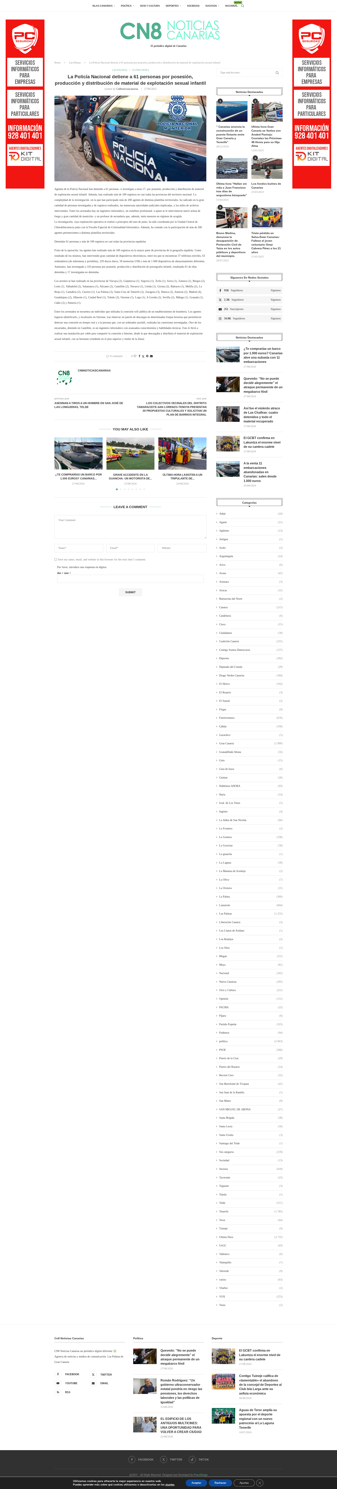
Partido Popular (251, 1024)
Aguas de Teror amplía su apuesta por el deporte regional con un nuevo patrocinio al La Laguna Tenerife (258, 1418)
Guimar (251, 777)
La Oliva (251, 879)
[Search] (243, 6)
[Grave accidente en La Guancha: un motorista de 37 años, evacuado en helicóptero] (130, 453)
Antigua (251, 539)
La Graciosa (251, 845)
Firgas (251, 709)
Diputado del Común (251, 666)
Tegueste (251, 1185)
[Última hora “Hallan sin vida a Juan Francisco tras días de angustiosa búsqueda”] (231, 168)
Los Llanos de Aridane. (251, 930)
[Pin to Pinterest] (147, 356)
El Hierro (251, 683)
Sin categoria (251, 1152)
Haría (251, 794)
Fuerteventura (251, 717)
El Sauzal (251, 700)
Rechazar (220, 1483)
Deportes (172, 5)
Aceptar (196, 1483)
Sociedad (193, 5)
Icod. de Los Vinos (251, 802)
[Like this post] (135, 356)
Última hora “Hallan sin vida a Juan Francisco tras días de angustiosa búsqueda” (231, 189)
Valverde (251, 1271)
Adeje (251, 513)
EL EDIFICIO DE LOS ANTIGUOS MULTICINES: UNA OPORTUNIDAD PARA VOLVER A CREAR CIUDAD (181, 1425)
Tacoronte (251, 1177)
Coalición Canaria (251, 641)
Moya (251, 964)
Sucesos (211, 5)
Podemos (251, 1032)
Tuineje (251, 1228)
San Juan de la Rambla (251, 1092)
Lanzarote (251, 905)
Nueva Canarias (251, 981)
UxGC (251, 1245)
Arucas (251, 590)
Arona (251, 573)
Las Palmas (75, 62)
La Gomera (251, 837)
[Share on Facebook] (139, 356)
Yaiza (251, 1305)
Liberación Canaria (251, 922)
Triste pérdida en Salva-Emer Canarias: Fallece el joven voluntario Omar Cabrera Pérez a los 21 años (266, 243)
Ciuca (251, 624)
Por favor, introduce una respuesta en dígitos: (82, 567)
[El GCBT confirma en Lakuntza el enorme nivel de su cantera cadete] (228, 444)
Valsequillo (251, 1262)
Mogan (251, 956)
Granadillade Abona (251, 752)
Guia (251, 760)
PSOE (251, 1049)
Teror (251, 1220)
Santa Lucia (251, 1126)
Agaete (251, 522)
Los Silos (251, 947)
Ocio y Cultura (150, 5)
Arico (251, 564)
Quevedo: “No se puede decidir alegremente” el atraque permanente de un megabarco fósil (263, 385)
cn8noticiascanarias (127, 88)
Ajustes (244, 1483)
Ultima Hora (251, 1237)
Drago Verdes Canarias (251, 675)
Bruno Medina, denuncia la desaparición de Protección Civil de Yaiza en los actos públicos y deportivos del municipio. (231, 245)
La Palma (251, 896)
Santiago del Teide (251, 1143)
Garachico (251, 735)
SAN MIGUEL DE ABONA (251, 1109)
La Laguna (251, 862)
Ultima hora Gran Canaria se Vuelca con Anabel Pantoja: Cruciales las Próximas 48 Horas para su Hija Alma (266, 136)
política (251, 1041)
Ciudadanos (251, 632)
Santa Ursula (251, 1135)
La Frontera (251, 828)
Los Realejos (251, 939)
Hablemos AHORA (251, 786)
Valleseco (251, 1254)
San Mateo (251, 1100)
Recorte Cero (251, 1075)
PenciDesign (201, 1474)
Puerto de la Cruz (251, 1058)
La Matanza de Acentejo (251, 871)
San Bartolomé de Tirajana (251, 1083)
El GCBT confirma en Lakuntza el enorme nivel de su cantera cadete (262, 442)
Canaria (251, 607)
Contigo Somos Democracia (251, 649)
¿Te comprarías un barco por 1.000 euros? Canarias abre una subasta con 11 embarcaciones (263, 355)
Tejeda (251, 1194)
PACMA (251, 1007)
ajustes (169, 1484)
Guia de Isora (251, 769)
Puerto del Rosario (251, 1066)
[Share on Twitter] (143, 356)
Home (57, 62)
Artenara (251, 581)
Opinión (251, 998)
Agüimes (251, 530)
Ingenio (251, 811)
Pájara (251, 1015)
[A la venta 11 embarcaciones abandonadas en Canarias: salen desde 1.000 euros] (228, 469)
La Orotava (251, 888)
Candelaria (251, 615)
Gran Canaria (251, 743)
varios (251, 1279)
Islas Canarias (102, 5)
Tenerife (251, 1211)
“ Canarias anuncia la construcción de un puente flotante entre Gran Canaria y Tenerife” (230, 134)
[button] (59, 463)
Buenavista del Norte (251, 598)
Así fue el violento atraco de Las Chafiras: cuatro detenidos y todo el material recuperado (262, 415)
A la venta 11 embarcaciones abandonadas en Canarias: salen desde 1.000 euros (260, 472)
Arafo (251, 547)
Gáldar (251, 726)
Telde (251, 1202)
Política (126, 5)
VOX (251, 1296)
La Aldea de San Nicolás (251, 820)
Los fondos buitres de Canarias (266, 185)
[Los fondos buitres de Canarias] (267, 168)
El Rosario (251, 692)
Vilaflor (251, 1288)
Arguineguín (251, 556)
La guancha (251, 854)
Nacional (231, 4)
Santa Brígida (251, 1117)
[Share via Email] (151, 356)
